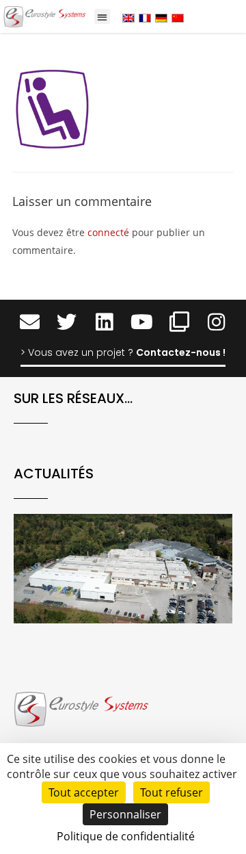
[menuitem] (128, 17)
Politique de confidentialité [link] (126, 836)
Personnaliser (125, 814)
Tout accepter (84, 792)
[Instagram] (217, 322)
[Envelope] (30, 322)
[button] (102, 17)
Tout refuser (171, 792)
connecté (108, 232)
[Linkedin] (104, 322)
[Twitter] (67, 322)
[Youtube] (142, 322)
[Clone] (179, 322)
